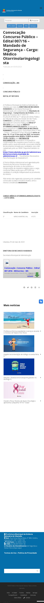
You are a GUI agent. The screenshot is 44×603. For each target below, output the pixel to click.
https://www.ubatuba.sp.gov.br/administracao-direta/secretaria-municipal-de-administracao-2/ (22, 154)
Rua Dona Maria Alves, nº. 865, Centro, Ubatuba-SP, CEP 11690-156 (21, 539)
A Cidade (14, 593)
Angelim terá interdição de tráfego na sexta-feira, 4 (21, 355)
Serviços (33, 26)
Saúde (20, 26)
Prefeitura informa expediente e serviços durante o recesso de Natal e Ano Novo (21, 332)
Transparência (12, 595)
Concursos (33, 595)
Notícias (28, 593)
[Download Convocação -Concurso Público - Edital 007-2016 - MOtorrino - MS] (6, 263)
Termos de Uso (10, 553)
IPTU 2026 (11, 26)
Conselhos (23, 595)
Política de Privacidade (27, 553)
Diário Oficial (17, 598)
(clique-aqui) (17, 548)
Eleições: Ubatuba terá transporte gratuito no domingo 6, (20, 378)
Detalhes (30, 276)
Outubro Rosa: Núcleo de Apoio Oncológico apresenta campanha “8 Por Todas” (20, 402)
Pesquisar (34, 20)
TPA (26, 26)
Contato (27, 598)
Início (8, 593)
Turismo (21, 593)
